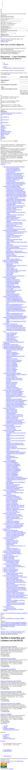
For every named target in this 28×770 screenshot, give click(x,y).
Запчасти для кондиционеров (10, 570)
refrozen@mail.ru (5, 122)
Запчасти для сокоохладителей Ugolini (12, 260)
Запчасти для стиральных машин (11, 186)
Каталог (5, 736)
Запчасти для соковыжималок (10, 564)
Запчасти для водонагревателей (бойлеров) (14, 166)
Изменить (5, 64)
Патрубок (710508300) (6, 714)
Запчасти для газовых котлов (10, 530)
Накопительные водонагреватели (11, 560)
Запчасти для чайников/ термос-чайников (13, 490)
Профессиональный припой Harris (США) (13, 347)
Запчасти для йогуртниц (9, 567)
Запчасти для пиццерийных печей (11, 551)
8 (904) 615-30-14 (5, 119)
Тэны (4, 331)
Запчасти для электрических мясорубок (13, 348)
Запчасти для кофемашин (9, 461)
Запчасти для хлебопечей (9, 495)
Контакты (3, 741)
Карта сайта (6, 737)
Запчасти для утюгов (8, 606)
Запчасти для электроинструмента (11, 552)
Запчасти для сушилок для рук (10, 569)
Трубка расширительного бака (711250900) (11, 691)
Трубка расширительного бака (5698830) (10, 703)
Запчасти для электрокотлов (10, 323)
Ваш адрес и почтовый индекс (8, 23)
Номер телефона (5, 19)
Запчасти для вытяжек (8, 558)
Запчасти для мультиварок (9, 513)
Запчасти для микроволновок (10, 261)
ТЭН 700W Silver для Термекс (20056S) (14, 618)
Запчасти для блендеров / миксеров (12, 373)
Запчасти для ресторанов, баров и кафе (13, 575)
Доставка (5, 725)
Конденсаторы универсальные (10, 344)
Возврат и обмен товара (9, 738)
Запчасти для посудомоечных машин (12, 430)
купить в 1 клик (6, 655)
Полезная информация (9, 728)
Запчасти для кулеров (8, 425)
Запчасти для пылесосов (9, 408)
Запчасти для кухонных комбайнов (12, 390)
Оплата (5, 727)
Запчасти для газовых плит (10, 538)
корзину (11, 768)
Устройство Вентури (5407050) (8, 669)
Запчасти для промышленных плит (12, 296)
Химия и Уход (6, 528)
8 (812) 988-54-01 (5, 117)
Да (4, 63)
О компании (6, 734)
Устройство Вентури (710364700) (9, 646)
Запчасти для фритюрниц (9, 571)
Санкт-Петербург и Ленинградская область (14, 68)
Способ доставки (5, 26)
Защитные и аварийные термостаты (12, 345)
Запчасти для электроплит (9, 277)
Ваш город (4, 22)
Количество (4, 31)
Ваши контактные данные (7, 16)
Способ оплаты (4, 29)
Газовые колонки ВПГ (8, 557)
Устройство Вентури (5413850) (8, 658)
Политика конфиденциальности (11, 729)
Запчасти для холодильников (10, 230)
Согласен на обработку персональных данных (13, 36)
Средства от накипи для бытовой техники (13, 523)
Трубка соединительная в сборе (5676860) (11, 681)
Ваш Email (4, 20)
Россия (5, 66)
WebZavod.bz (20, 761)
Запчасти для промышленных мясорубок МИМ (15, 317)
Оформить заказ (4, 34)
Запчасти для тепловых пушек (10, 556)
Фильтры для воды (8, 554)
